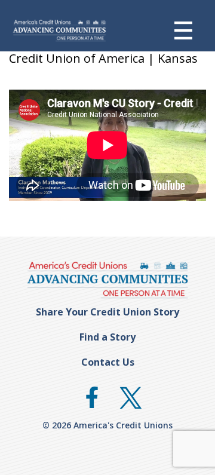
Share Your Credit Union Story (107, 311)
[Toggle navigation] (192, 30)
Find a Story (107, 337)
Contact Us (107, 362)
